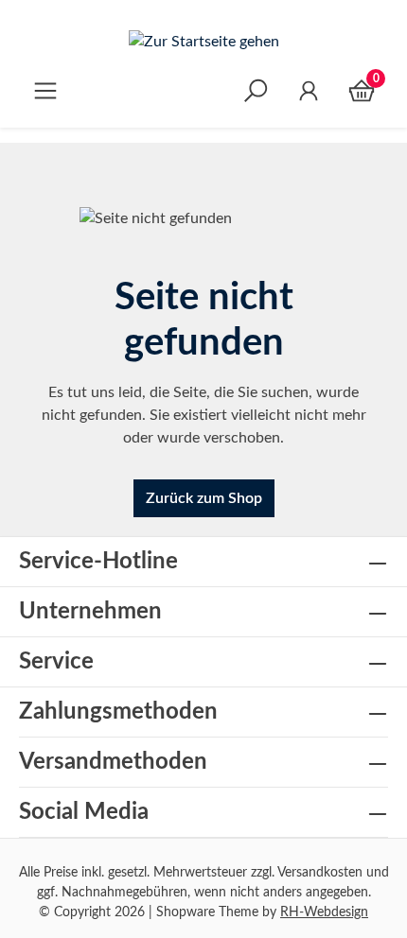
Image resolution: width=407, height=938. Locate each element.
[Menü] (45, 90)
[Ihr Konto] (308, 90)
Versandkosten (320, 872)
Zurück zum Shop (204, 498)
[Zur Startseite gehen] (203, 41)
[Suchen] (255, 90)
